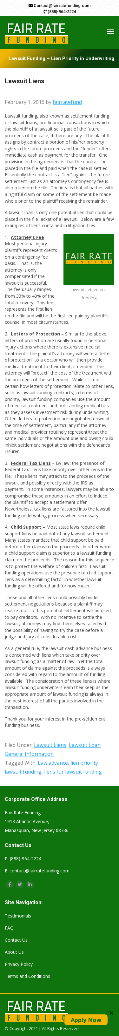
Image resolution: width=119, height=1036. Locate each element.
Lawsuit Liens (50, 744)
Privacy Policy (19, 964)
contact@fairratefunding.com (39, 871)
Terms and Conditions (27, 976)
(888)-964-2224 (61, 11)
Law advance (53, 762)
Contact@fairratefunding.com (61, 5)
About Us (14, 952)
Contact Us (16, 940)
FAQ (9, 928)
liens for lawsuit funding (73, 771)
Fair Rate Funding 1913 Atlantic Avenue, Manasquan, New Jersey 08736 (37, 821)
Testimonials (18, 916)
